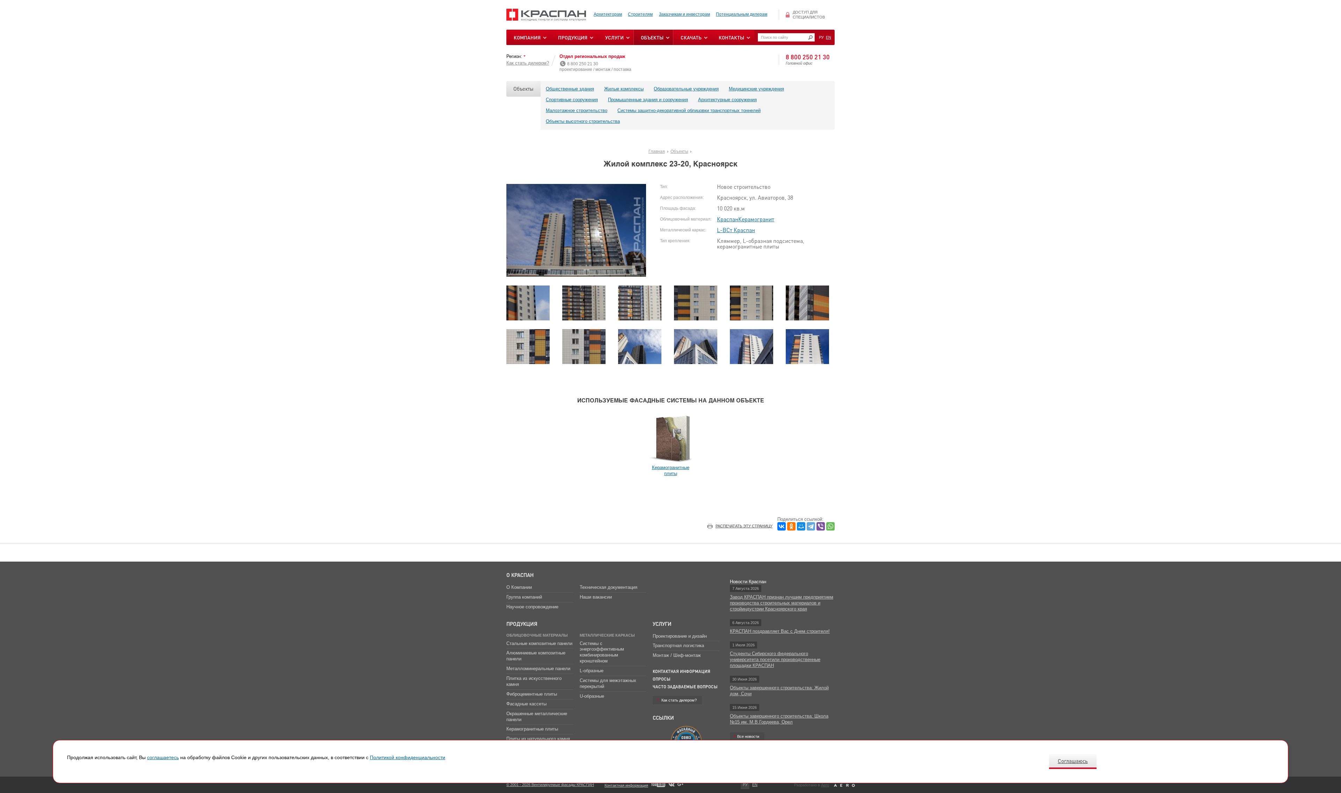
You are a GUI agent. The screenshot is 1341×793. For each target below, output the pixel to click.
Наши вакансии (596, 597)
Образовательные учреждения (686, 88)
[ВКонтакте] (781, 526)
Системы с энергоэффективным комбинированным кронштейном (602, 652)
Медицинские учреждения (756, 88)
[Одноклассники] (791, 526)
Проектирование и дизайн (680, 636)
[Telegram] (811, 526)
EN (828, 37)
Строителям (640, 14)
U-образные (592, 696)
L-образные (591, 670)
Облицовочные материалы (537, 635)
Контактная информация (681, 671)
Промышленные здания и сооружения (648, 99)
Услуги (662, 623)
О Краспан (520, 574)
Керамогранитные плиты (532, 729)
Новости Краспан (748, 581)
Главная (656, 151)
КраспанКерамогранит (745, 219)
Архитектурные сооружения (727, 99)
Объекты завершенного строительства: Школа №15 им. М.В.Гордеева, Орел (779, 719)
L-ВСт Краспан (736, 230)
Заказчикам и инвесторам (684, 14)
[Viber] (820, 526)
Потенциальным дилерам (741, 14)
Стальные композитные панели (539, 643)
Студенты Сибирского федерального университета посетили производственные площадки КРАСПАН (775, 659)
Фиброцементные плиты (531, 694)
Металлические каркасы (607, 635)
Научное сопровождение (532, 606)
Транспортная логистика (678, 645)
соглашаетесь (163, 757)
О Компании (519, 587)
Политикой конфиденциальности (407, 757)
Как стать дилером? (527, 63)
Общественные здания (570, 88)
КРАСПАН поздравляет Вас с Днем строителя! (780, 631)
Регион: (514, 56)
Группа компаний (524, 597)
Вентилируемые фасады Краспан (546, 15)
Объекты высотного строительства (583, 121)
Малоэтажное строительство (576, 110)
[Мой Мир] (801, 526)
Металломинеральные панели (538, 668)
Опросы (661, 679)
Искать (810, 37)
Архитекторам (608, 14)
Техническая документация (608, 587)
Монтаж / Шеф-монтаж (677, 655)
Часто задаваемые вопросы (685, 686)
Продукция (572, 37)
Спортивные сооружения (572, 99)
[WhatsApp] (830, 526)
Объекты (523, 88)
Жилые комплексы (624, 88)
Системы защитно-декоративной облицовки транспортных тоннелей (689, 110)
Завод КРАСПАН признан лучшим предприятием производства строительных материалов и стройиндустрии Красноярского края (781, 603)
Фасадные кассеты (526, 703)
